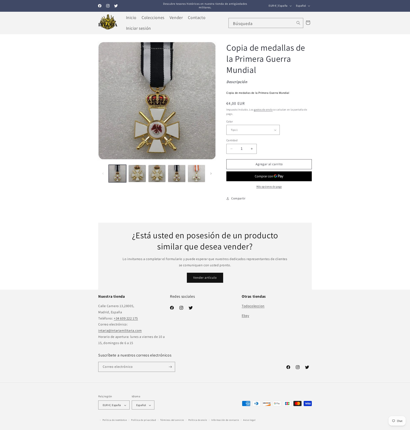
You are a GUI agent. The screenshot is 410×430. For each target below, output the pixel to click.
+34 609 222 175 (126, 318)
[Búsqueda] (298, 23)
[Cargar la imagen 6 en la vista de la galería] (176, 173)
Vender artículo (205, 277)
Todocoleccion (253, 306)
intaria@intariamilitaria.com (120, 330)
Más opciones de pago (269, 186)
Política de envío (197, 419)
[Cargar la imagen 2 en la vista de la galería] (137, 173)
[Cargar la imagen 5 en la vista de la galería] (157, 173)
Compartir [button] (238, 198)
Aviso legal (249, 419)
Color (229, 121)
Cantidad (231, 140)
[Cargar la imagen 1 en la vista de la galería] (117, 173)
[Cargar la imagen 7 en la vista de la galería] (196, 173)
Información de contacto (225, 419)
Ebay (245, 315)
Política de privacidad (143, 419)
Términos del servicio (172, 419)
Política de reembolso (114, 419)
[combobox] (266, 23)
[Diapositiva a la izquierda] (103, 173)
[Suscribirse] (170, 367)
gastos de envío (263, 109)
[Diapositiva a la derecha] (211, 173)
